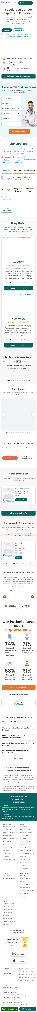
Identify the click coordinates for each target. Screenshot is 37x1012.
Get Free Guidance (18, 687)
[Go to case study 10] (22, 432)
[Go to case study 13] (27, 432)
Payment (6, 856)
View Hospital (11, 283)
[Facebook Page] (27, 968)
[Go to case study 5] (13, 432)
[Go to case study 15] (30, 432)
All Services (24, 826)
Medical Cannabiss (26, 850)
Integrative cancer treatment (11, 997)
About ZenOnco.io (9, 826)
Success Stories (25, 887)
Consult (21, 500)
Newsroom (6, 850)
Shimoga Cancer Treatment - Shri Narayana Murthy (17, 990)
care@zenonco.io (18, 799)
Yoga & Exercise (25, 859)
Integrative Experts (9, 878)
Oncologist (6, 875)
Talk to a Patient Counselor (18, 76)
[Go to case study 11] (23, 432)
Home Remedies (25, 875)
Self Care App (24, 868)
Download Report (19, 131)
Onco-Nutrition (25, 844)
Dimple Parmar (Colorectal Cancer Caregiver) (15, 995)
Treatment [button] (6, 113)
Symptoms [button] (6, 124)
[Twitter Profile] (27, 980)
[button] (9, 380)
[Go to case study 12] (25, 432)
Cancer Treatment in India (10, 992)
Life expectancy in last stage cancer (13, 985)
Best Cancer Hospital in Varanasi (12, 1000)
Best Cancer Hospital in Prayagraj (12, 1002)
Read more (18, 758)
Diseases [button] (6, 119)
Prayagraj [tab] (18, 30)
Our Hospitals (7, 829)
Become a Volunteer (9, 859)
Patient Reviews (8, 847)
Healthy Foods (7, 918)
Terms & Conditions (8, 971)
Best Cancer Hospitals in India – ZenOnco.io (15, 1005)
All (10, 458)
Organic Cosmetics (9, 921)
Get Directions (26, 283)
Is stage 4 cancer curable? (10, 987)
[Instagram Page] (27, 974)
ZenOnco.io (7, 968)
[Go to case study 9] (20, 432)
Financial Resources (27, 890)
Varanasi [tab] (6, 30)
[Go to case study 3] (9, 432)
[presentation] (6, 507)
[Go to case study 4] (11, 432)
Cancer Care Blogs (26, 884)
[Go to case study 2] (7, 432)
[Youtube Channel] (27, 971)
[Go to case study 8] (18, 432)
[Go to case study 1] (6, 432)
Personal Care (7, 924)
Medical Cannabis (9, 903)
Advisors (6, 844)
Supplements (7, 912)
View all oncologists (18, 513)
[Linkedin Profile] (27, 977)
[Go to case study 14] (29, 432)
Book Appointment (18, 288)
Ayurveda (23, 847)
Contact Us (6, 853)
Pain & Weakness (25, 841)
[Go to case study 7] (16, 432)
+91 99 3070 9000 (18, 802)
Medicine (7, 901)
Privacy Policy (7, 973)
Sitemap (5, 976)
